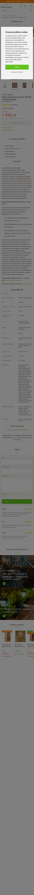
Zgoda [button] (17, 67)
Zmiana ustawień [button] (17, 72)
